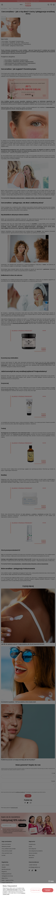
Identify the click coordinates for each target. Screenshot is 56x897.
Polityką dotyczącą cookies (12, 889)
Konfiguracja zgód (35, 890)
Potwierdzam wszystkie (48, 890)
